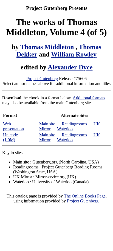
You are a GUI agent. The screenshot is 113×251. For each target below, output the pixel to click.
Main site (47, 124)
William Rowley (74, 54)
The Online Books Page (85, 196)
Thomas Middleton (47, 46)
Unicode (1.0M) (10, 137)
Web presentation (13, 126)
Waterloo (65, 128)
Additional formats (89, 97)
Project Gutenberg (42, 78)
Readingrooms (74, 124)
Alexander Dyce (70, 67)
